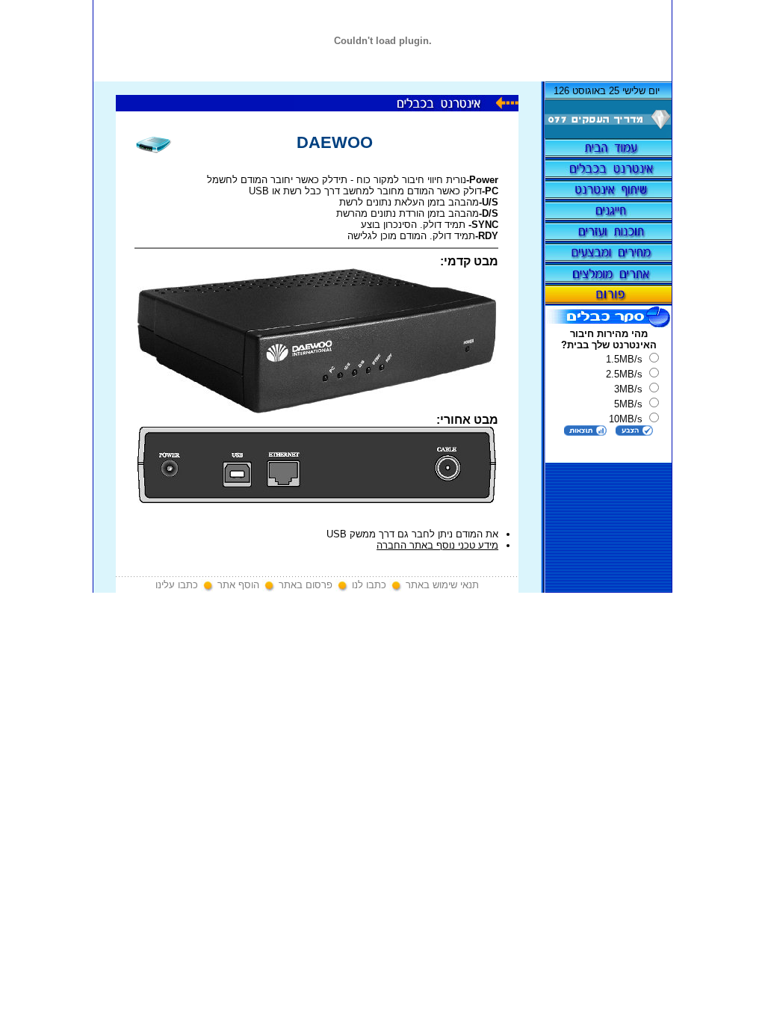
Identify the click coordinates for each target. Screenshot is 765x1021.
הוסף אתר (238, 584)
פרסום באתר (305, 584)
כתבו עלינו (176, 584)
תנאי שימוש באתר (442, 584)
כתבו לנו (369, 584)
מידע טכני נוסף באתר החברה (437, 545)
